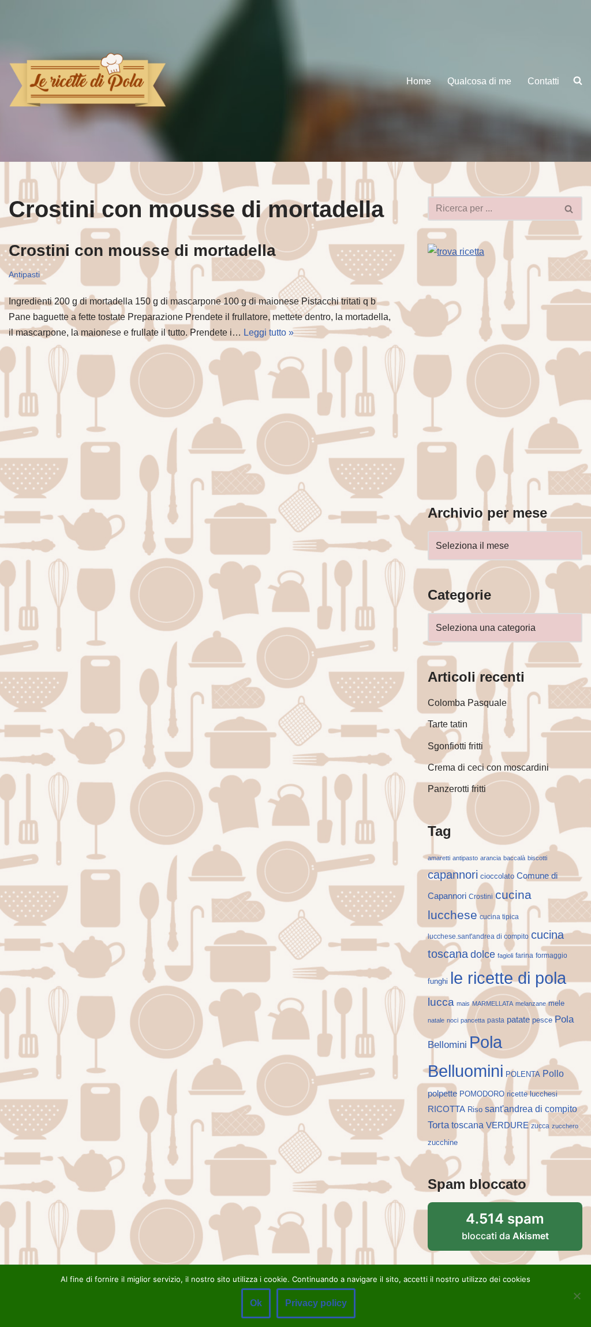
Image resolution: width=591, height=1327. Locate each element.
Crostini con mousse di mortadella (142, 250)
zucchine (443, 1142)
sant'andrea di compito (531, 1109)
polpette (442, 1093)
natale (436, 1020)
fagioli (505, 955)
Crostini (481, 897)
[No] (576, 1296)
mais (463, 1003)
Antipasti (24, 274)
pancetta (473, 1020)
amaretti (439, 857)
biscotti (537, 857)
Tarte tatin (447, 724)
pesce (542, 1020)
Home (418, 81)
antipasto (465, 857)
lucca (441, 1001)
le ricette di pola (508, 977)
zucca (540, 1126)
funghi (438, 981)
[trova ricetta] (456, 252)
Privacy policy (316, 1303)
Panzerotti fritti (457, 789)
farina (524, 955)
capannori (453, 874)
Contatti (543, 81)
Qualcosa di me (479, 81)
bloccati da (505, 1226)
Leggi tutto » (269, 332)
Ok (256, 1303)
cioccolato (497, 876)
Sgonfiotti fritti (455, 746)
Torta (438, 1125)
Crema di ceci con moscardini (488, 767)
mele (556, 1003)
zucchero (565, 1125)
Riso (474, 1109)
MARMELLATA (492, 1003)
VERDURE (507, 1125)
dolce (482, 954)
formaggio (551, 955)
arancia (490, 857)
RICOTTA (446, 1109)
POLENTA (523, 1074)
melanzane (530, 1003)
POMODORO (481, 1094)
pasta (495, 1020)
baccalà (514, 857)
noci (452, 1020)
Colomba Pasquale (467, 703)
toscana (467, 1125)
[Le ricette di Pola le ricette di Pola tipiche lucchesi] (87, 80)
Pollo (553, 1074)
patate (518, 1019)
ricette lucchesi (532, 1094)
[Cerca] (569, 208)
